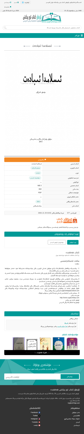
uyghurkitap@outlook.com (70, 290)
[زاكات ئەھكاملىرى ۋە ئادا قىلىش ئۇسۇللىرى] (72, 345)
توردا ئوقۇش (72, 242)
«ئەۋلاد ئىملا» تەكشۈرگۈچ (72, 419)
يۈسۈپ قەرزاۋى (36, 168)
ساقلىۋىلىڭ (7, 7)
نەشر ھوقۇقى (76, 412)
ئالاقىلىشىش (76, 415)
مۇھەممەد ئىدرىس (35, 178)
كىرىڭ (66, 323)
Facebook (34, 412)
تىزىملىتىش (7, 2)
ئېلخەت (36, 425)
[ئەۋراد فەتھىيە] (19, 345)
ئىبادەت (38, 173)
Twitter (35, 415)
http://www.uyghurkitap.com (69, 298)
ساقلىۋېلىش (41, 160)
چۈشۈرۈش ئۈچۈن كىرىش (57, 242)
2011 (38, 201)
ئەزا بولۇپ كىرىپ (62, 326)
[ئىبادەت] (59, 345)
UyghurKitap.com (74, 403)
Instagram (34, 419)
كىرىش (15, 2)
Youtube (35, 422)
